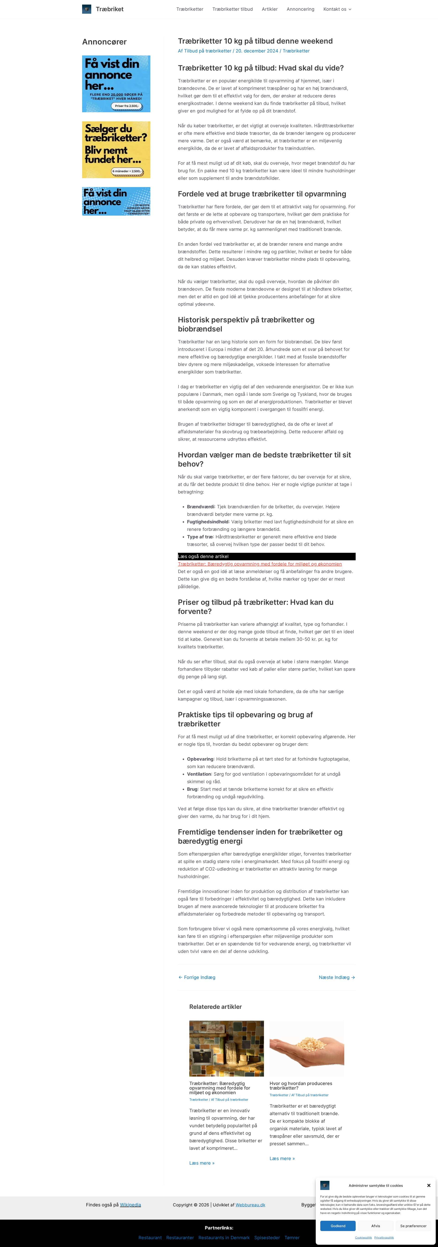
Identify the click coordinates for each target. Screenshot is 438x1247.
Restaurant (150, 1237)
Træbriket (110, 9)
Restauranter (180, 1237)
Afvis (375, 1226)
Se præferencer (413, 1226)
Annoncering (300, 9)
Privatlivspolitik (384, 1237)
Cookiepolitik (363, 1237)
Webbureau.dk (250, 1205)
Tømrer (292, 1237)
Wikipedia (130, 1205)
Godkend (338, 1226)
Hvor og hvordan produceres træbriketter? (301, 1086)
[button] (429, 1185)
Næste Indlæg (337, 977)
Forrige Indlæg (196, 977)
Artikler (270, 9)
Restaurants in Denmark (224, 1237)
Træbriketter (189, 9)
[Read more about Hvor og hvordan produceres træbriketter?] (307, 1048)
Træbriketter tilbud (232, 9)
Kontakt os (334, 9)
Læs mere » (202, 1163)
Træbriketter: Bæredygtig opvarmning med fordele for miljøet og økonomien (260, 564)
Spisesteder (267, 1237)
